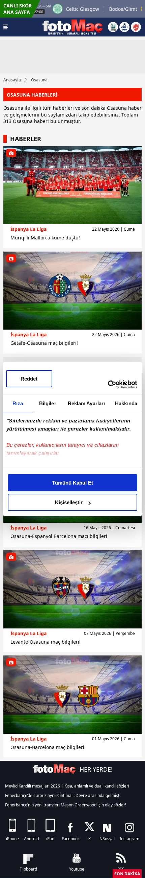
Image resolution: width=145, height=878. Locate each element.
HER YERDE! (96, 769)
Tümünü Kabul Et (72, 483)
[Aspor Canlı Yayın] (113, 27)
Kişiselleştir (69, 502)
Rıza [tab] (17, 403)
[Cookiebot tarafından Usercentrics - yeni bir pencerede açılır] (107, 384)
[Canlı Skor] (124, 27)
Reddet (29, 379)
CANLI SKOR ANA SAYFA (17, 8)
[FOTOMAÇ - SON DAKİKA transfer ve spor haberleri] (72, 27)
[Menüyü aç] (5, 27)
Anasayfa (12, 80)
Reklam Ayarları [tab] (86, 403)
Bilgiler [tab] (47, 403)
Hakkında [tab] (126, 403)
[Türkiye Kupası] (136, 27)
